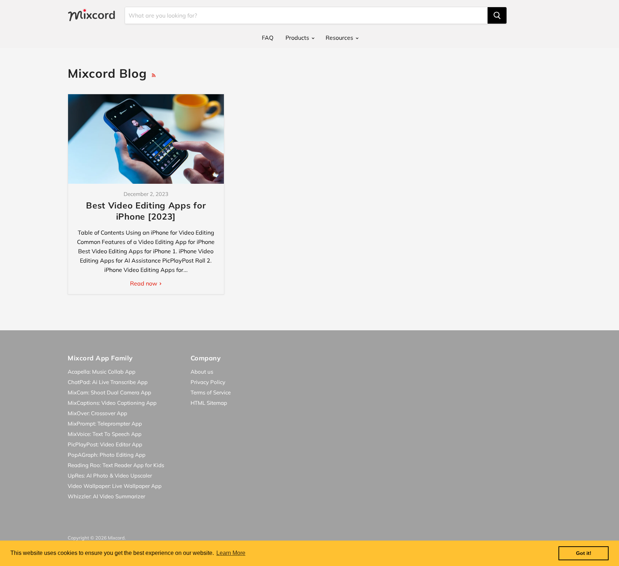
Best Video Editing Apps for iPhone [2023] (146, 211)
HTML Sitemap (209, 402)
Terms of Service (211, 392)
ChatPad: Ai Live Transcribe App (108, 382)
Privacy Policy (208, 382)
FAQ (267, 37)
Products (298, 37)
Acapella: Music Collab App (101, 371)
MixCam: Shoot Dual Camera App (109, 392)
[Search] (497, 15)
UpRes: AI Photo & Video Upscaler (110, 475)
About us (202, 371)
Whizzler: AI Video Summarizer (106, 496)
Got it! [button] (583, 553)
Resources (340, 37)
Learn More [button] (230, 553)
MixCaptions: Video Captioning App (112, 402)
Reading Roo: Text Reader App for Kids (116, 465)
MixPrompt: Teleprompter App (105, 423)
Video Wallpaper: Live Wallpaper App (115, 486)
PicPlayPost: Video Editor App (105, 444)
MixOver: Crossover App (97, 413)
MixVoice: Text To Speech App (104, 434)
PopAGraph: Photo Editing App (106, 454)
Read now (144, 283)
